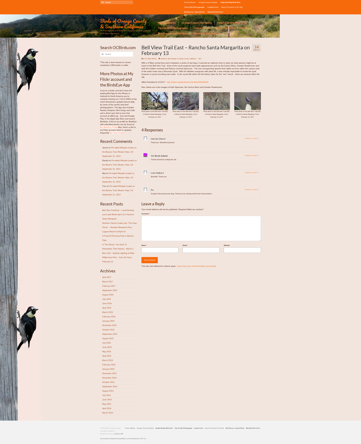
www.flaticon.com (124, 438)
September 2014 (109, 386)
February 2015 (108, 364)
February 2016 (108, 316)
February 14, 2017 (251, 138)
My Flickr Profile (117, 133)
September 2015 (109, 334)
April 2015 (106, 356)
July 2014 (106, 395)
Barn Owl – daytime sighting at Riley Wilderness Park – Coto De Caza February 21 (118, 257)
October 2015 (108, 330)
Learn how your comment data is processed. (197, 266)
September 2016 (109, 290)
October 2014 (108, 382)
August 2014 (108, 391)
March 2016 (107, 312)
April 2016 (106, 308)
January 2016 (108, 321)
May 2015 (106, 351)
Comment (145, 214)
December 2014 (109, 373)
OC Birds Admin (150, 59)
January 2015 (108, 369)
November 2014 (109, 378)
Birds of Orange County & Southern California (123, 23)
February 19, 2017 (251, 172)
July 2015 (106, 343)
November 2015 (109, 325)
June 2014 (107, 399)
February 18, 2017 (251, 155)
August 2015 (108, 338)
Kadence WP (119, 434)
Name (144, 245)
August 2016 (108, 295)
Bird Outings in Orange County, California (182, 59)
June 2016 (107, 303)
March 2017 (107, 281)
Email (185, 245)
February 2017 (108, 286)
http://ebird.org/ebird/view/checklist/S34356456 (187, 82)
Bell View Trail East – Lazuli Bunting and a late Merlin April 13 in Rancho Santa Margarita (118, 214)
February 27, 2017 (251, 189)
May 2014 (106, 404)
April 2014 (106, 408)
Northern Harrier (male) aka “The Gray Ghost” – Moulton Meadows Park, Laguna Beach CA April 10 (119, 227)
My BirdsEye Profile (108, 127)
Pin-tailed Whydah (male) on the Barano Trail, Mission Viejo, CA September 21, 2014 (119, 151)
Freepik (112, 438)
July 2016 (106, 299)
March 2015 (107, 360)
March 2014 (107, 413)
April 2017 (106, 277)
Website (227, 245)
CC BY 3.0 (142, 438)
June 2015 (107, 347)
